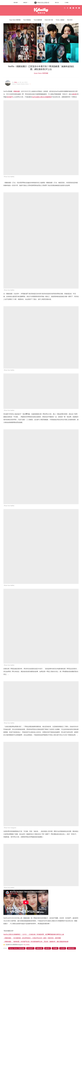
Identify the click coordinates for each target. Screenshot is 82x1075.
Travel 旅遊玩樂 (38, 20)
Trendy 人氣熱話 (60, 20)
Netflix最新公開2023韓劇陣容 (41, 97)
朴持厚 (62, 948)
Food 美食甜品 (27, 20)
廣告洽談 (57, 2)
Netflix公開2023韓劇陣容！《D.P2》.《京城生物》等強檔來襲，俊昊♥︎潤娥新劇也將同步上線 (33, 934)
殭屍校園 (16, 91)
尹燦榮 (55, 948)
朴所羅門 (10, 97)
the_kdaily (26, 944)
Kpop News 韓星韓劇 (14, 20)
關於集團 (16, 2)
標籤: (5, 948)
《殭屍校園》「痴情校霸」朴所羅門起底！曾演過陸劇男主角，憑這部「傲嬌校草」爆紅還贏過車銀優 (35, 941)
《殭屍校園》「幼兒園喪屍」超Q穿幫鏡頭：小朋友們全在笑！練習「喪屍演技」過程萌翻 (32, 938)
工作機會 (66, 2)
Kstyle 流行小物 (49, 20)
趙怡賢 (74, 94)
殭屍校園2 (71, 948)
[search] (64, 8)
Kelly (16, 82)
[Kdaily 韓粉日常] (41, 11)
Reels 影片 (70, 20)
